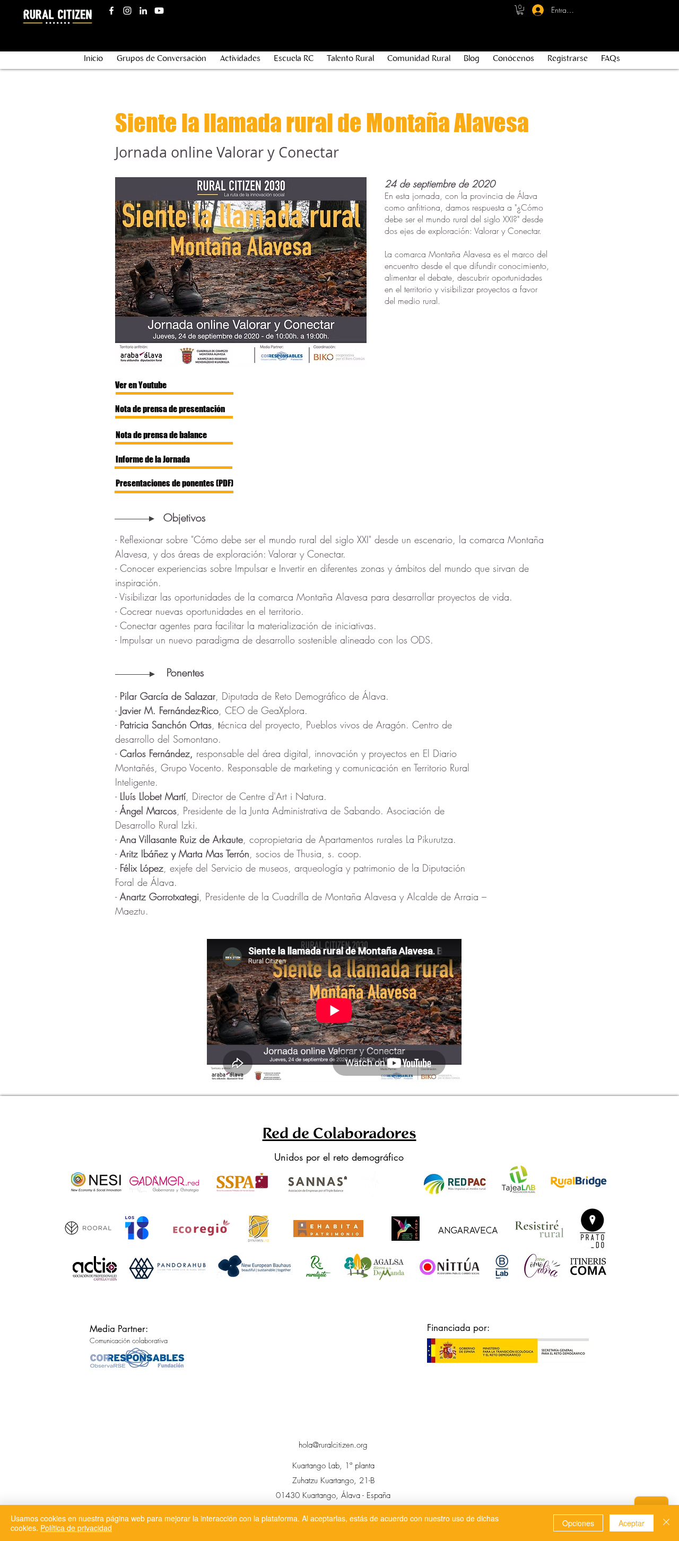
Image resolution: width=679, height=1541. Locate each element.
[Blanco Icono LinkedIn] (143, 10)
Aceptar (632, 1523)
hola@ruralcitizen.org (333, 1445)
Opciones (578, 1523)
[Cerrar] (666, 1523)
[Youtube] (159, 10)
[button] (520, 10)
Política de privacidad (76, 1527)
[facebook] (111, 10)
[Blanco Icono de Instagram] (127, 10)
